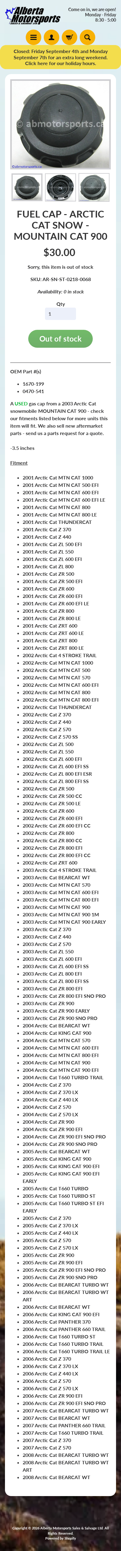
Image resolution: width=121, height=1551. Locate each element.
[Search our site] (87, 37)
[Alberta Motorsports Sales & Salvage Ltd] (32, 15)
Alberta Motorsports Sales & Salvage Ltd (71, 1528)
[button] (27, 187)
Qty (60, 304)
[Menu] (33, 37)
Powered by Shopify (60, 1538)
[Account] (51, 37)
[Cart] (69, 37)
